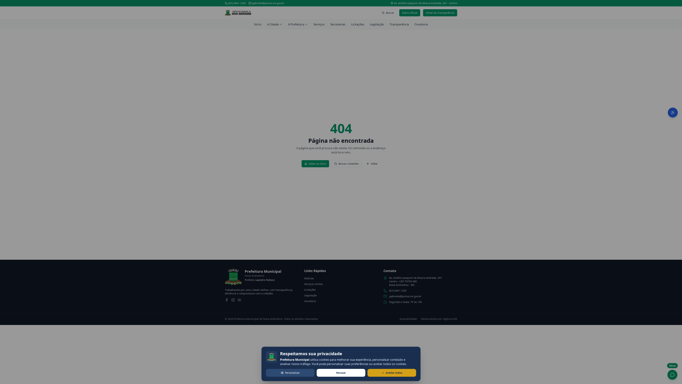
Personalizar (292, 372)
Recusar (341, 372)
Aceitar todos (394, 372)
